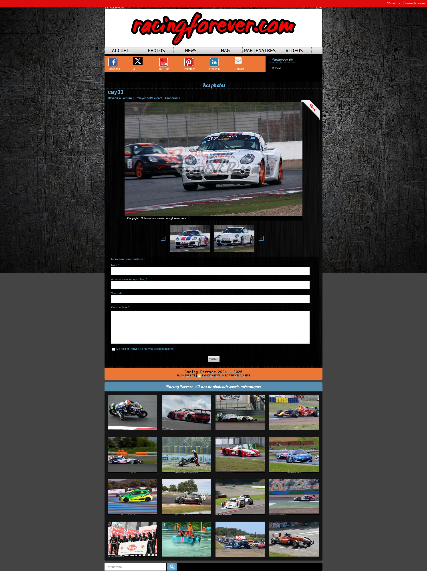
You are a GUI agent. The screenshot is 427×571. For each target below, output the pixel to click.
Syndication (211, 375)
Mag (225, 50)
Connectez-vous (414, 3)
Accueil (122, 50)
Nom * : (115, 265)
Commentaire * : (121, 307)
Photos (156, 50)
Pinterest (189, 69)
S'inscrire (393, 3)
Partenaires (260, 50)
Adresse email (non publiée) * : (130, 279)
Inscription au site (236, 375)
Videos (294, 50)
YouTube (164, 69)
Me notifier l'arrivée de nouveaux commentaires (144, 348)
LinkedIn (214, 69)
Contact (239, 69)
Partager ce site (282, 60)
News (191, 50)
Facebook (114, 69)
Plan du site (186, 375)
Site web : (117, 293)
